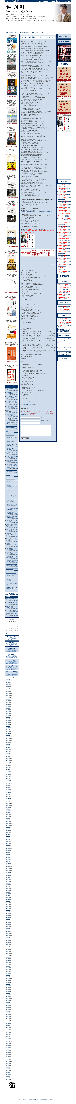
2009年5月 (8, 1052)
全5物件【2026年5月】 (64, 243)
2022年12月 (8, 758)
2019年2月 (8, 841)
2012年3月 (8, 991)
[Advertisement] (38, 27)
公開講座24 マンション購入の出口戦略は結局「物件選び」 (11, 486)
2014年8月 (8, 939)
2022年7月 (8, 767)
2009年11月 (8, 1041)
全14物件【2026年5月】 (64, 249)
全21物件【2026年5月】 (64, 285)
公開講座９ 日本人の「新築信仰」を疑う (11, 557)
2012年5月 (8, 987)
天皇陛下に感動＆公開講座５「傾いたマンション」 (11, 572)
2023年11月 (8, 738)
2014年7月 (8, 940)
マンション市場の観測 (21, 32)
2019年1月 (8, 843)
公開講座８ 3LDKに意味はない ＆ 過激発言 (12, 561)
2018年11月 (8, 846)
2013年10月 (8, 957)
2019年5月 (8, 836)
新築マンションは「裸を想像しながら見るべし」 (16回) (11, 525)
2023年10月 (8, 740)
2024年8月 (8, 722)
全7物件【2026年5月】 (64, 288)
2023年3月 (8, 753)
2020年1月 (8, 821)
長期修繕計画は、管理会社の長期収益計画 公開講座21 (11, 505)
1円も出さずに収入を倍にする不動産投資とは (12, 509)
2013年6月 (8, 964)
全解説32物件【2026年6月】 (64, 219)
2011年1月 (8, 1016)
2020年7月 (8, 810)
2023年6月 (8, 747)
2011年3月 (8, 1012)
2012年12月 (8, 975)
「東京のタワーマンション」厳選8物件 (64, 215)
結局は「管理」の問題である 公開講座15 (11, 530)
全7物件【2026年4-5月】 (64, 265)
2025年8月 (8, 700)
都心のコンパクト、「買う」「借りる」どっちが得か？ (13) (11, 539)
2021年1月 (8, 800)
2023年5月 (8, 749)
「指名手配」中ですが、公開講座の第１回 (11, 588)
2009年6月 (8, 1050)
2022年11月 (8, 760)
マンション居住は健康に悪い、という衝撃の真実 (11, 407)
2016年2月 (8, 906)
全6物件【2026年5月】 (64, 246)
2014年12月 (8, 931)
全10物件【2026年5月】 (64, 256)
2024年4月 (8, 729)
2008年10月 (8, 1065)
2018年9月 (8, 850)
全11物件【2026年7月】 (64, 195)
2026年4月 (8, 686)
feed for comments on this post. (28, 404)
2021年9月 (8, 785)
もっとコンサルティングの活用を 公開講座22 (11, 501)
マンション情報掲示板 (22, 1100)
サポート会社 (38, 1099)
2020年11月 (8, 803)
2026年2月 (8, 690)
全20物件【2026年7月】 (64, 323)
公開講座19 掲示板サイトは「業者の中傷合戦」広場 (11, 513)
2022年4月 (8, 772)
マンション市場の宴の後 (11, 610)
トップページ (21, 1099)
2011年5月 (8, 1009)
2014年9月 (8, 937)
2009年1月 (8, 1059)
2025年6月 (8, 704)
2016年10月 (8, 892)
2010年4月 (8, 1032)
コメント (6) (16, 514)
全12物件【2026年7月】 (64, 185)
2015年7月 (8, 919)
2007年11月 (8, 1079)
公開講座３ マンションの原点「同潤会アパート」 (11, 580)
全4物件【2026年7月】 (64, 192)
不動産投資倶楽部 (44, 1099)
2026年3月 (8, 688)
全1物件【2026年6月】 (64, 208)
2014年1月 (8, 951)
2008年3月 (8, 1077)
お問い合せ (55, 1100)
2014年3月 (8, 948)
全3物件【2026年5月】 (64, 298)
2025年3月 (8, 709)
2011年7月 (8, 1005)
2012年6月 (8, 985)
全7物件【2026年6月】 (64, 223)
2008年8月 (8, 1068)
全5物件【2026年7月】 (64, 189)
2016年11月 (8, 890)
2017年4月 (8, 881)
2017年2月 (8, 884)
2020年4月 (8, 816)
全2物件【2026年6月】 (64, 227)
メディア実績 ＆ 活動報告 (43, 1100)
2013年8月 (8, 960)
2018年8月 (8, 852)
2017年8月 (8, 874)
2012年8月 (8, 982)
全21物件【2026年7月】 (64, 205)
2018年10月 (8, 848)
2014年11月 (8, 933)
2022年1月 (8, 778)
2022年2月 (8, 776)
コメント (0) (16, 390)
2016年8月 (8, 895)
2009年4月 (8, 1054)
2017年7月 (8, 875)
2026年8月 (8, 679)
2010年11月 (8, 1020)
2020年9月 (8, 807)
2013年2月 (8, 971)
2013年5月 (8, 966)
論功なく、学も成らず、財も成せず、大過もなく (11, 607)
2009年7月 (8, 1049)
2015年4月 (8, 924)
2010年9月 (8, 1023)
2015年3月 (8, 926)
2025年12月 (8, 693)
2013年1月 (8, 973)
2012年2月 (8, 993)
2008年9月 (8, 1067)
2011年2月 (8, 1014)
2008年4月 (8, 1076)
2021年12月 (8, 780)
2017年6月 (8, 877)
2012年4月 (8, 989)
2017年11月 (8, 868)
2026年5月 (8, 684)
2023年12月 (8, 736)
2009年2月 (8, 1058)
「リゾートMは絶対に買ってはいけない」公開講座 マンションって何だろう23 (12, 496)
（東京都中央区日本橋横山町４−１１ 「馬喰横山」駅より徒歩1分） (37, 211)
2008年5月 (8, 1074)
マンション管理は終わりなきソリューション (11, 415)
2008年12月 (8, 1061)
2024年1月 (8, 735)
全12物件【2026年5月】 (64, 292)
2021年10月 (8, 783)
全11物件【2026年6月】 (64, 307)
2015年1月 (8, 929)
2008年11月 (8, 1063)
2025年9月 (8, 699)
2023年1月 (8, 756)
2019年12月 (8, 823)
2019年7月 (8, 832)
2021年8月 (8, 787)
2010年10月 (8, 1021)
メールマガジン (50, 1100)
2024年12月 (8, 715)
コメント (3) (16, 458)
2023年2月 (8, 754)
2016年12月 (8, 888)
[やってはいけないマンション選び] (12, 331)
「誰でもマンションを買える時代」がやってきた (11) (12, 549)
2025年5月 (8, 706)
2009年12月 (8, 1039)
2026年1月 (8, 691)
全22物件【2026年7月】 (64, 319)
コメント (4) (16, 454)
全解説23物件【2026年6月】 (64, 211)
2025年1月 (8, 713)
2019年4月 (8, 837)
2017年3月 (8, 883)
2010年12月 (8, 1018)
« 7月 (6, 633)
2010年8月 (8, 1025)
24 (7, 630)
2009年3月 (8, 1056)
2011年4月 (8, 1011)
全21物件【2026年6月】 (64, 310)
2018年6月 (8, 855)
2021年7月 (8, 789)
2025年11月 (8, 695)
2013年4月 (8, 967)
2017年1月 (8, 886)
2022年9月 (8, 763)
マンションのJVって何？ (11, 467)
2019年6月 (8, 834)
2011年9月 (8, 1002)
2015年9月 (8, 915)
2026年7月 (8, 680)
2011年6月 (8, 1007)
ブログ (16, 32)
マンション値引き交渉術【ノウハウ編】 (64, 339)
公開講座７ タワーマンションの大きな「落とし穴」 (11, 565)
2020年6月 (8, 812)
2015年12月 (8, 910)
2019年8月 (8, 830)
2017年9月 (8, 872)
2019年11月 (8, 825)
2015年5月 (8, 922)
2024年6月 (8, 726)
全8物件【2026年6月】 (64, 236)
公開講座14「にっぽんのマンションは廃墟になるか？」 (11, 534)
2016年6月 (8, 899)
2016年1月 (8, 908)
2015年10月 (8, 913)
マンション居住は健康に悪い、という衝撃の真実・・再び (11, 397)
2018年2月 (8, 863)
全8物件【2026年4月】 (64, 272)
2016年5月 (8, 901)
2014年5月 (8, 944)
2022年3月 (8, 774)
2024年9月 (8, 720)
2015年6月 (8, 920)
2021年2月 (8, 798)
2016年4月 (8, 902)
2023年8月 (8, 744)
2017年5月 (8, 879)
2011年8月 (8, 1003)
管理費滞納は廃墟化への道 (11, 441)
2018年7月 (8, 854)
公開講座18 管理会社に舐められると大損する (11, 517)
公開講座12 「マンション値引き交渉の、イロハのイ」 (11, 544)
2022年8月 (8, 765)
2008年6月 (8, 1072)
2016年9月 (8, 893)
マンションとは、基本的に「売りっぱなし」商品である (11, 492)
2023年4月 (8, 751)
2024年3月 (8, 731)
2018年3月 (8, 861)
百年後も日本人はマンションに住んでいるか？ (11, 434)
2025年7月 (8, 702)
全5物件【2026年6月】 (64, 233)
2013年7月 (8, 962)
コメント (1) (16, 404)
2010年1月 (8, 1038)
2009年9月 (8, 1045)
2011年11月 (8, 998)
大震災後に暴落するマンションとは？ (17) (11, 521)
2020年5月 (8, 814)
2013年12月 (8, 953)
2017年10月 (8, 870)
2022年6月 (8, 769)
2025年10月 (8, 697)
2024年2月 (8, 733)
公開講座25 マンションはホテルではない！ (11, 482)
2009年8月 (8, 1047)
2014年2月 (8, 949)
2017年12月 (8, 866)
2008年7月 (8, 1070)
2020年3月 (8, 818)
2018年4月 (8, 859)
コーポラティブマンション (52, 1099)
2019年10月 (8, 827)
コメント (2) (16, 416)
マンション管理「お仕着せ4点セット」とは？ (12, 457)
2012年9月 (8, 980)
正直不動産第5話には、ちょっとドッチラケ (12, 393)
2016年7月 (8, 897)
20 (13, 628)
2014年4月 (8, 946)
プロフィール (26, 1099)
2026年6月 (8, 682)
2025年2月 (8, 711)
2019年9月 (8, 828)
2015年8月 (8, 917)
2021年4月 (8, 794)
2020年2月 (8, 819)
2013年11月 (8, 955)
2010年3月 (8, 1034)
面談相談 (34, 1099)
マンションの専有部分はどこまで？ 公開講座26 (11, 478)
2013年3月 (8, 969)
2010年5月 (8, 1030)
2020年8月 (8, 809)
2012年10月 (8, 978)
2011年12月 (8, 996)
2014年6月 (8, 942)
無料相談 (30, 1099)
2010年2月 (8, 1036)
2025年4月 (8, 708)
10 (7, 626)
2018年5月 (8, 857)
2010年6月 (8, 1029)
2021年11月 (8, 781)
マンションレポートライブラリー (32, 1100)
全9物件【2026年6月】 (64, 230)
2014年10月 (8, 935)
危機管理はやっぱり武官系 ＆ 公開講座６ (12, 569)
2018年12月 (8, 845)
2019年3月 (8, 839)
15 (17, 626)
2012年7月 (8, 984)
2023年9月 (8, 742)
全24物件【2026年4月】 (64, 268)
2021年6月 (8, 791)
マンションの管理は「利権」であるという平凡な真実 (11, 402)
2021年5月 (8, 792)
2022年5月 (8, 771)
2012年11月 (8, 976)
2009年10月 (8, 1043)
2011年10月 (8, 1000)
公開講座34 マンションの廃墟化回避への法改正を (11, 445)
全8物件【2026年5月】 (64, 252)
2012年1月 (8, 994)
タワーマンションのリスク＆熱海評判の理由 (11, 427)
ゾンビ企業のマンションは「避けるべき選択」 (11, 553)
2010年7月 (8, 1027)
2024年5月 (8, 727)
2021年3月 (8, 796)
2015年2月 (8, 928)
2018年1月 (8, 865)
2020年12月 (8, 801)
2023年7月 (8, 745)
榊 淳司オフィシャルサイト (9, 32)
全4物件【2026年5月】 (64, 262)
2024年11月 (8, 717)
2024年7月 (8, 724)
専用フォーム (24, 414)
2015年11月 (8, 911)
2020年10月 (8, 805)
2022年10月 (8, 762)
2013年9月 (8, 958)
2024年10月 (8, 718)
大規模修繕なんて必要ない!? (12, 464)
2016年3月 (8, 904)
